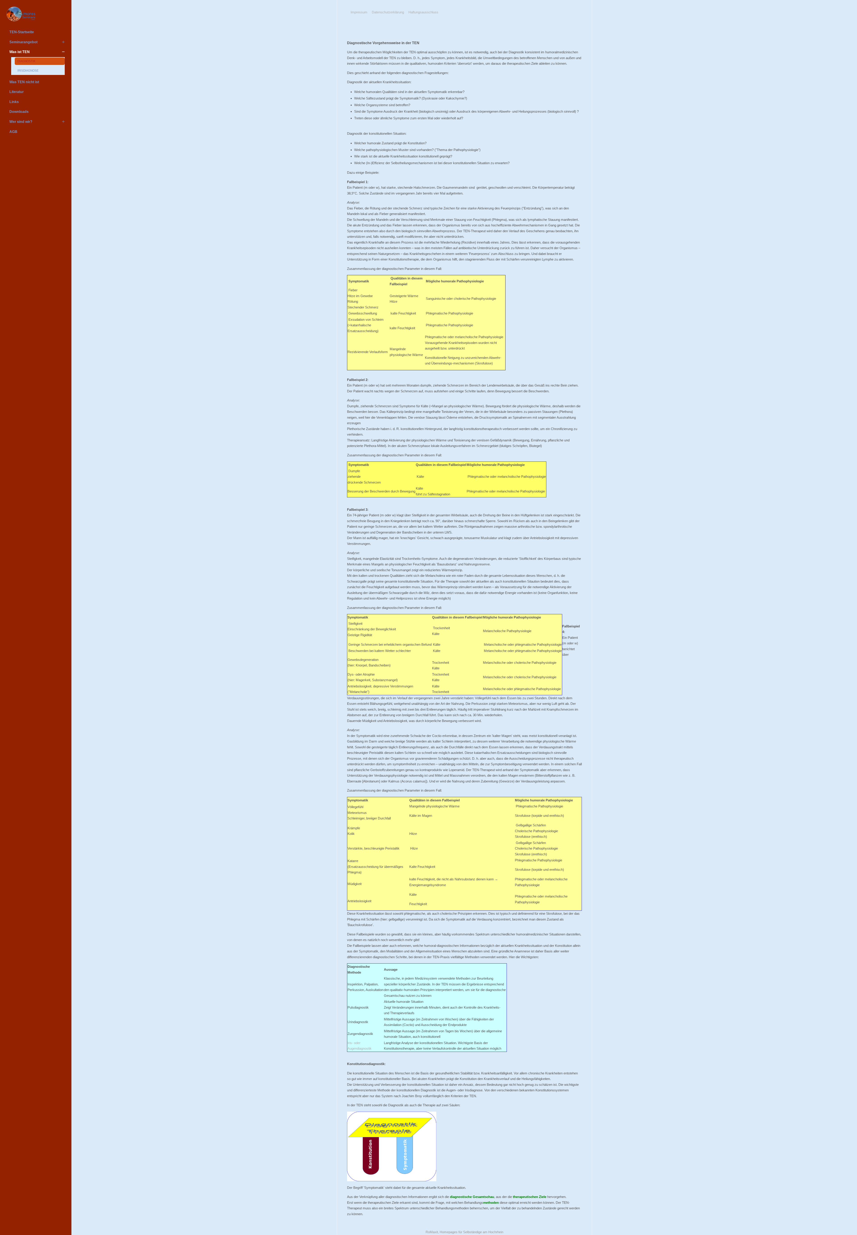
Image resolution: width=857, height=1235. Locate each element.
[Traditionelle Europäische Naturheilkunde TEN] (36, 14)
